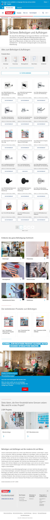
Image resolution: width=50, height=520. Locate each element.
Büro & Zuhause (4, 17)
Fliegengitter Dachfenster (41, 505)
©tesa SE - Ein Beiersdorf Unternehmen (25, 517)
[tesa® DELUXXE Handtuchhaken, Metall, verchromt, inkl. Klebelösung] (25, 85)
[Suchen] (43, 13)
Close (45, 2)
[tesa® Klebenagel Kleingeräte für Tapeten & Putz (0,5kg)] (25, 133)
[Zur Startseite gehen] (2, 7)
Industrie (19, 7)
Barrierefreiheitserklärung (18, 513)
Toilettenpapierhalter (23, 500)
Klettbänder (31, 498)
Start (25, 389)
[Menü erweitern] (2, 12)
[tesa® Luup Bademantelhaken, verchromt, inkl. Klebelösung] (8, 157)
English (9, 4)
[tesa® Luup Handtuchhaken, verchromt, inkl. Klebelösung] (25, 157)
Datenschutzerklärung (8, 513)
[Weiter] (6, 68)
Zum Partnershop (9, 100)
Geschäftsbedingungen (25, 515)
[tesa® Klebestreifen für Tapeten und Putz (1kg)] (41, 133)
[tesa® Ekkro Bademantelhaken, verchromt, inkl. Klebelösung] (41, 85)
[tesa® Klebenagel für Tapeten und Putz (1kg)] (8, 133)
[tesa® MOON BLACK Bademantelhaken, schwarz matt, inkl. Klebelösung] (8, 181)
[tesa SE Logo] (10, 12)
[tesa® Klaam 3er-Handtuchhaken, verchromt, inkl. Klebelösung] (25, 110)
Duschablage (21, 498)
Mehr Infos (25, 171)
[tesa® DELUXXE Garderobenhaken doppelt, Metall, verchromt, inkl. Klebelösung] (8, 85)
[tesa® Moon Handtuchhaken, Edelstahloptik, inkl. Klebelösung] (41, 181)
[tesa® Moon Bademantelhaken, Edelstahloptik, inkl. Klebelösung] (41, 157)
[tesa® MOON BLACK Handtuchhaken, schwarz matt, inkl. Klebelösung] (25, 181)
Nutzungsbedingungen (42, 513)
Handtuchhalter (22, 497)
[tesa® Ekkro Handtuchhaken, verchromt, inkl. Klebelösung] (8, 110)
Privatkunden (9, 7)
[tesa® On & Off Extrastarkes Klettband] (25, 205)
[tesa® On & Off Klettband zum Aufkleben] (41, 205)
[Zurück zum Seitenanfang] (48, 491)
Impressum (35, 513)
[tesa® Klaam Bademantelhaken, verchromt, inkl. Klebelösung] (41, 110)
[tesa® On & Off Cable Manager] (8, 205)
